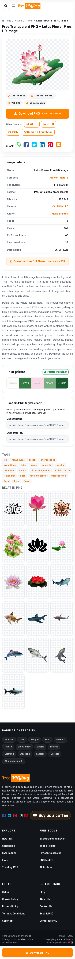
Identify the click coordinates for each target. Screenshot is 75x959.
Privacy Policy (10, 906)
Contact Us (46, 906)
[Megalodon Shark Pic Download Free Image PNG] (13, 654)
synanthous (10, 465)
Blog (42, 892)
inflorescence (47, 460)
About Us (45, 899)
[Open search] (6, 6)
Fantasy (40, 754)
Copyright (7, 921)
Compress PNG (48, 921)
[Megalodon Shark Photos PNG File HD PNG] (61, 618)
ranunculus (18, 460)
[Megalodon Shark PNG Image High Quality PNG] (61, 581)
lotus (23, 465)
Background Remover (52, 838)
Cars (22, 739)
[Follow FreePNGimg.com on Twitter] (9, 815)
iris (5, 460)
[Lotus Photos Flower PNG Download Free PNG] (13, 544)
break (32, 460)
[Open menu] (13, 6)
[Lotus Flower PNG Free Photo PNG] (37, 581)
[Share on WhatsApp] (18, 146)
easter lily (47, 465)
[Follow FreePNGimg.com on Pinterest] (15, 815)
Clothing (9, 754)
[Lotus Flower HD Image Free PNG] (37, 508)
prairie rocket (62, 470)
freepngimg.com (53, 939)
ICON (14, 132)
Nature (64, 177)
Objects (55, 754)
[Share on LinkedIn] (42, 146)
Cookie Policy (10, 899)
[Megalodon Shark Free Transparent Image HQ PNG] (61, 654)
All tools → (46, 867)
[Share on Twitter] (34, 146)
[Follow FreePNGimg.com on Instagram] (20, 815)
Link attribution (14, 418)
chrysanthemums (40, 470)
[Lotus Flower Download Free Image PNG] (61, 508)
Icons (5, 860)
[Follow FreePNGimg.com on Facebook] (4, 815)
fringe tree (10, 475)
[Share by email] (58, 146)
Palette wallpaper (56, 371)
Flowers (60, 739)
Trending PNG (10, 867)
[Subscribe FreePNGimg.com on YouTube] (26, 815)
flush (22, 475)
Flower (54, 177)
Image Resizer (48, 846)
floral (7, 481)
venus (34, 465)
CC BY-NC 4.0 (60, 206)
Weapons (25, 754)
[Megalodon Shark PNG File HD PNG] (37, 618)
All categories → (13, 761)
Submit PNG (46, 913)
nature (22, 470)
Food (47, 739)
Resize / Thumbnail (39, 132)
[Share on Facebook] (26, 146)
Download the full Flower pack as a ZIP (39, 261)
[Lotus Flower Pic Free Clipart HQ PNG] (37, 544)
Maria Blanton (60, 213)
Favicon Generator (50, 853)
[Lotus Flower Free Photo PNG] (13, 508)
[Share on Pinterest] (50, 146)
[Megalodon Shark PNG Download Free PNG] (13, 618)
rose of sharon (38, 475)
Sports (40, 746)
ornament (9, 470)
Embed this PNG (14, 432)
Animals (9, 739)
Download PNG (40, 113)
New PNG (7, 838)
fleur (16, 481)
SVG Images (9, 853)
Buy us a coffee (53, 815)
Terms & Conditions (13, 913)
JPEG (50, 124)
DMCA (5, 892)
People (35, 739)
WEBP (33, 124)
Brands (54, 746)
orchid (61, 465)
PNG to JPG (46, 860)
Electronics (24, 746)
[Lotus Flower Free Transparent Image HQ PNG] (61, 544)
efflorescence (58, 475)
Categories (8, 846)
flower (27, 481)
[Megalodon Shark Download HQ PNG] (37, 654)
